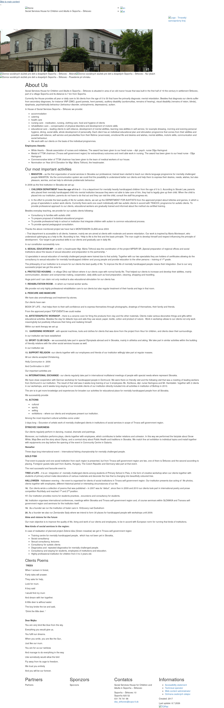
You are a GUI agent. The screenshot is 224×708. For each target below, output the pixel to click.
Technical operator (174, 687)
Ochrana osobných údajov (177, 693)
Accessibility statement (176, 684)
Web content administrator (177, 690)
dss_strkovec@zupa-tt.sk (126, 701)
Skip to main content (10, 1)
